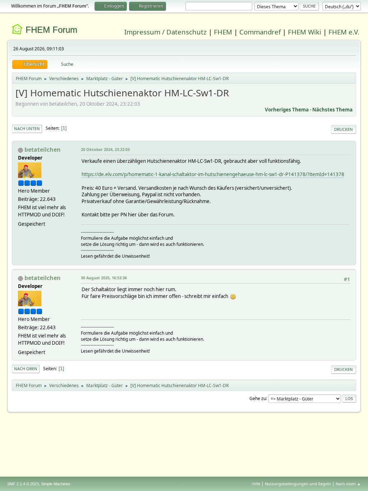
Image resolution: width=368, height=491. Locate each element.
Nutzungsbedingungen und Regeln (298, 483)
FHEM (223, 31)
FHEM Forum (51, 30)
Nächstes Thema (332, 109)
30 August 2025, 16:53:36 (104, 277)
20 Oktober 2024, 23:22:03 (105, 149)
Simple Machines (55, 484)
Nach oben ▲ (348, 483)
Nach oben (25, 368)
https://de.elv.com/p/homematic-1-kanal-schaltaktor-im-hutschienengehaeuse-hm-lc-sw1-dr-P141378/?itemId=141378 (213, 174)
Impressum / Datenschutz (165, 31)
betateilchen (42, 149)
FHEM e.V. (343, 31)
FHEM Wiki (304, 31)
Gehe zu (257, 398)
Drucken (343, 129)
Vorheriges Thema (287, 109)
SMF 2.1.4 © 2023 (23, 484)
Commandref (260, 31)
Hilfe (256, 483)
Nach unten (27, 128)
